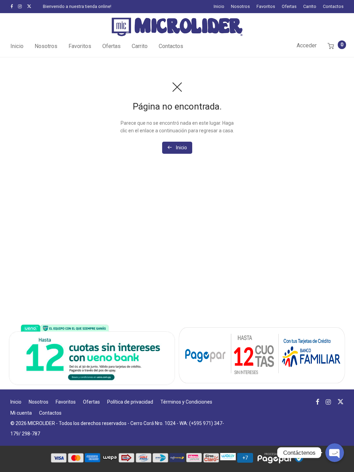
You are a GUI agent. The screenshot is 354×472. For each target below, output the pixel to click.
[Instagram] (20, 6)
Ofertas (289, 6)
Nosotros (240, 6)
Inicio (219, 6)
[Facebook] (11, 6)
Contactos (333, 6)
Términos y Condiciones (186, 402)
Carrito (309, 6)
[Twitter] (29, 6)
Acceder (307, 45)
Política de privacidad (130, 402)
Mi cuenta (21, 413)
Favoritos (266, 6)
